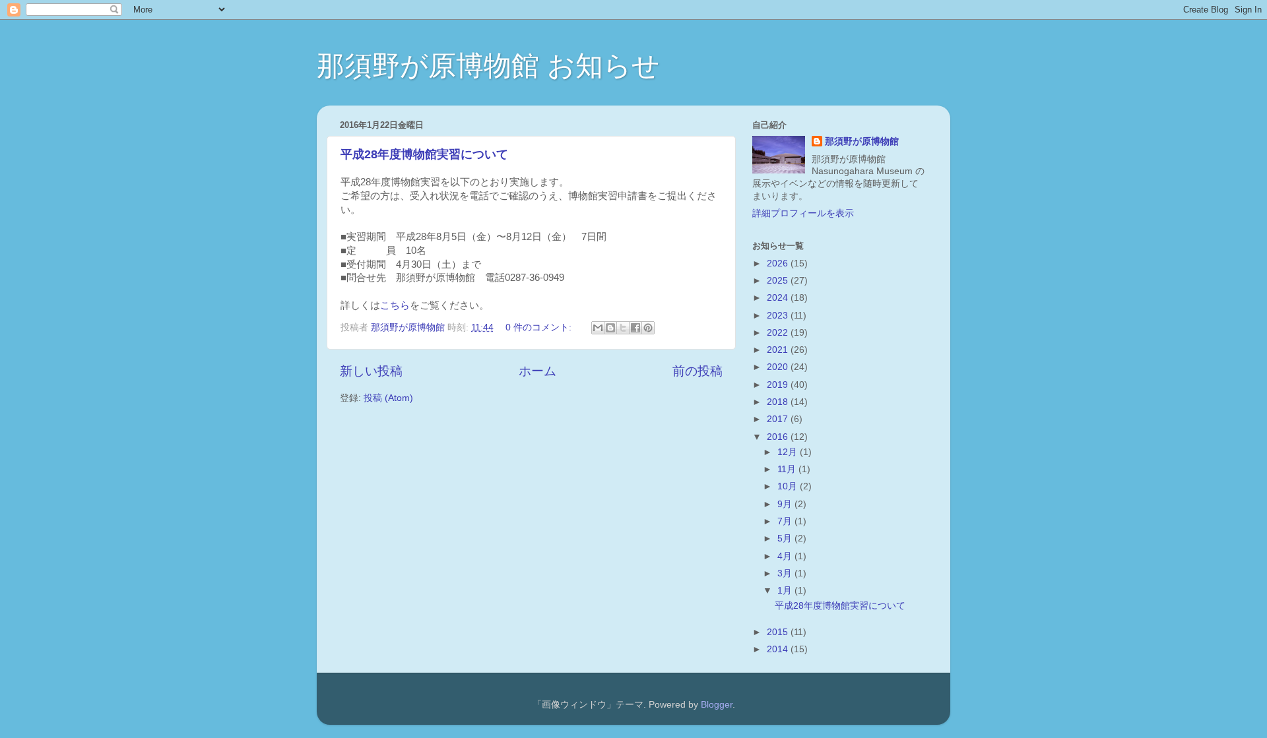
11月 (787, 469)
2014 (779, 649)
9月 (786, 504)
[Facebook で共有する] (635, 327)
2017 (779, 419)
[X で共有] (623, 327)
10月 (788, 486)
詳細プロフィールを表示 (803, 213)
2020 (779, 367)
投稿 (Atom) (388, 398)
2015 (779, 632)
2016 (779, 437)
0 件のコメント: (539, 327)
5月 (786, 538)
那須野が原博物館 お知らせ (488, 65)
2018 (779, 402)
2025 (779, 281)
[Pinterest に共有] (648, 327)
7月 (786, 521)
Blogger (716, 705)
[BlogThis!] (610, 327)
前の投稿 (697, 371)
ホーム (537, 371)
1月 (786, 591)
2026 (779, 263)
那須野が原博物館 (862, 141)
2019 (779, 385)
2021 (779, 350)
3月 (786, 573)
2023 (779, 316)
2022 (779, 333)
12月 (788, 452)
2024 (779, 298)
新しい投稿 (371, 371)
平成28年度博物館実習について (424, 154)
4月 (786, 556)
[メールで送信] (597, 327)
